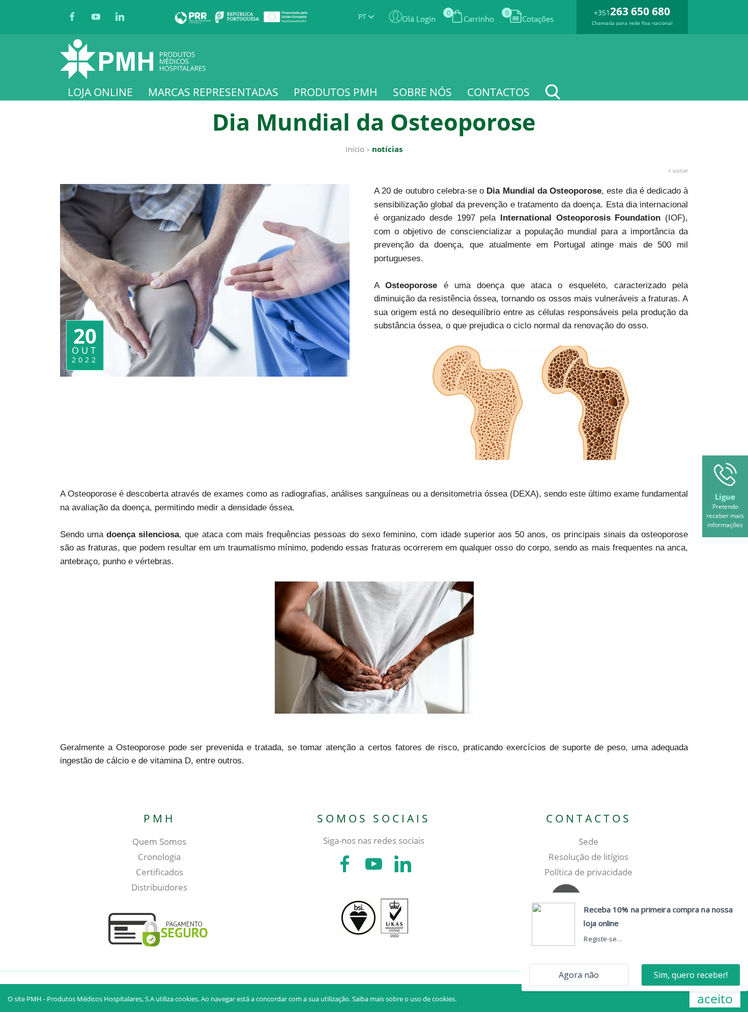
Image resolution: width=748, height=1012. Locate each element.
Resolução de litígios (588, 857)
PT (363, 16)
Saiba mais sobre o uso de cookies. (404, 998)
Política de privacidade (588, 872)
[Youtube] (96, 17)
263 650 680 (640, 11)
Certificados (159, 872)
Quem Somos (159, 841)
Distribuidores (159, 887)
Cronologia (159, 857)
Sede (588, 841)
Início (355, 149)
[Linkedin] (120, 17)
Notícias (387, 149)
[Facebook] (72, 17)
